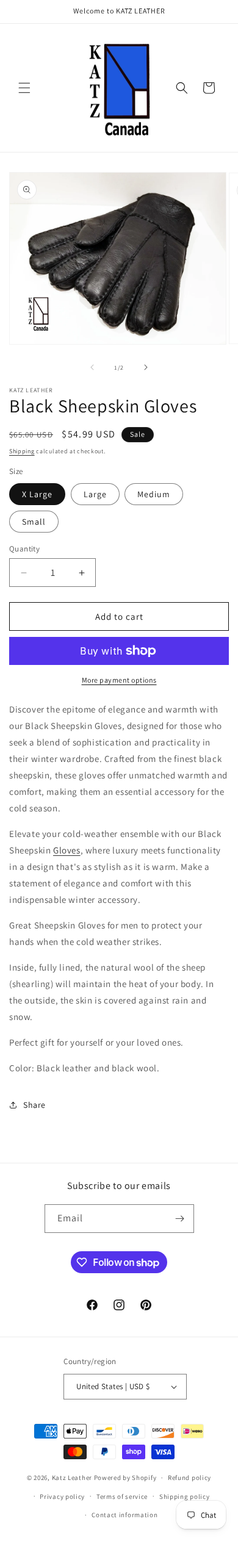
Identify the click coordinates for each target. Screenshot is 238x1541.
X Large (37, 494)
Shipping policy (184, 1496)
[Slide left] (92, 367)
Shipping (22, 451)
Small (34, 521)
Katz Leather (72, 1477)
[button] (24, 87)
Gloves (67, 850)
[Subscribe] (180, 1218)
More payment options (119, 679)
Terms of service (122, 1496)
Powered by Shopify (125, 1477)
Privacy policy (62, 1496)
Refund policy (189, 1477)
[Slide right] (145, 367)
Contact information (124, 1514)
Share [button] (34, 1104)
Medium (153, 494)
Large (95, 494)
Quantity (24, 549)
